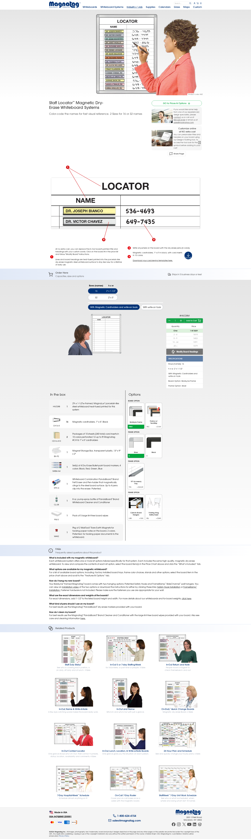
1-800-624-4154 (126, 815)
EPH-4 (56, 488)
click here (186, 598)
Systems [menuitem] (111, 6)
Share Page (179, 154)
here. (82, 618)
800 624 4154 (179, 120)
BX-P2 (56, 456)
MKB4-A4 (56, 471)
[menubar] (142, 7)
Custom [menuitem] (197, 6)
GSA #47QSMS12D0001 (60, 816)
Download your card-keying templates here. (153, 260)
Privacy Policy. (64, 836)
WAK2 (56, 536)
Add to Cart (191, 320)
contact (177, 117)
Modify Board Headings (187, 351)
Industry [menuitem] (134, 6)
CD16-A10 (56, 441)
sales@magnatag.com (184, 122)
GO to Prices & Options (174, 103)
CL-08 (56, 504)
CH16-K (56, 426)
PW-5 (56, 519)
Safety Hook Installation (168, 587)
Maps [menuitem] (186, 6)
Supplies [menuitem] (150, 6)
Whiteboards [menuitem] (90, 6)
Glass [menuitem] (177, 6)
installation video (70, 587)
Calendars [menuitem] (164, 6)
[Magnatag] (189, 812)
